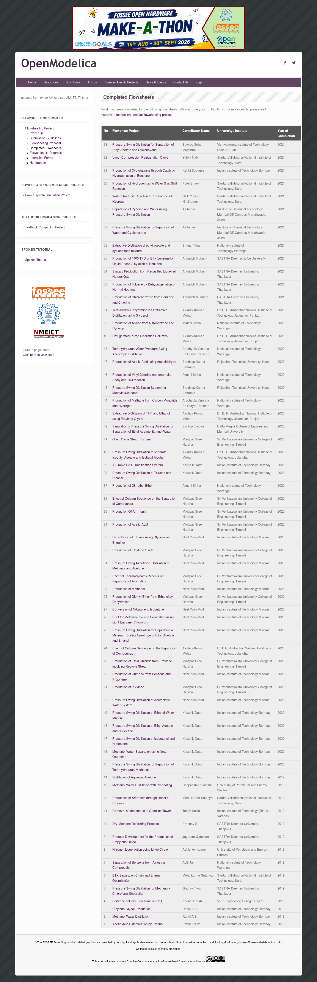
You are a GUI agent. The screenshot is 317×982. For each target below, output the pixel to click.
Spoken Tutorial (36, 259)
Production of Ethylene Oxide (132, 550)
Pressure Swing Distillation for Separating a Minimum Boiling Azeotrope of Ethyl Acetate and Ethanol (143, 635)
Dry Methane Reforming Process (135, 823)
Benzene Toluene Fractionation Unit (137, 901)
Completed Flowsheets (45, 148)
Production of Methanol (128, 588)
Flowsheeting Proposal (45, 143)
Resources (51, 82)
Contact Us (180, 82)
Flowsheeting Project (39, 128)
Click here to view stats (38, 354)
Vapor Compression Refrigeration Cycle (140, 157)
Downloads (73, 82)
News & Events (156, 82)
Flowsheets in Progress (46, 152)
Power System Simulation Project (47, 195)
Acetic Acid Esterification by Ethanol (137, 923)
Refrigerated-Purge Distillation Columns (140, 335)
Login (199, 82)
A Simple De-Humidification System (137, 464)
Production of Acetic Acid (130, 524)
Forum (92, 82)
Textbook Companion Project (45, 227)
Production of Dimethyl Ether (132, 485)
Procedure (37, 133)
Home (32, 82)
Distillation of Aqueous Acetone (134, 777)
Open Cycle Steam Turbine (131, 439)
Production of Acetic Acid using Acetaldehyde (144, 361)
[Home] (59, 68)
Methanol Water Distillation (130, 916)
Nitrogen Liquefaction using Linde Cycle (140, 849)
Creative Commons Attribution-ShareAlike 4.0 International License (166, 961)
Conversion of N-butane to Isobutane (138, 609)
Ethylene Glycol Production (131, 908)
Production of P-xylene (128, 686)
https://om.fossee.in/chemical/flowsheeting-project (136, 114)
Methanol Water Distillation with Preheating (142, 785)
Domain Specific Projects (121, 82)
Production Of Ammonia (129, 511)
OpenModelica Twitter (293, 63)
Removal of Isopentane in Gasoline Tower (141, 810)
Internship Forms (41, 157)
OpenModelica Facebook (285, 63)
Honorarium (38, 162)
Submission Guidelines (45, 138)
